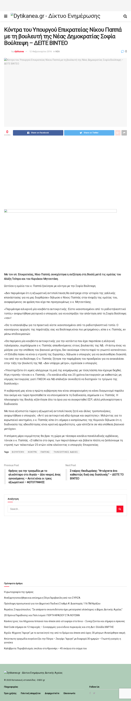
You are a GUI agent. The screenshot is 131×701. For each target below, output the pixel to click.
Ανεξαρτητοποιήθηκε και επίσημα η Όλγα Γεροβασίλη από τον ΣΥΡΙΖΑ (42, 597)
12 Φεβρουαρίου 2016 (40, 51)
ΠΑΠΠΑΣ (45, 452)
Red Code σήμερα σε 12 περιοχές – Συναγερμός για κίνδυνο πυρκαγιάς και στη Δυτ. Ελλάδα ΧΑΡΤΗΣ (59, 627)
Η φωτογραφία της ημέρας (19, 592)
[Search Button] (120, 509)
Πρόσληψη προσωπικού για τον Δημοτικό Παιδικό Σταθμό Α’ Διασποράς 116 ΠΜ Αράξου (52, 603)
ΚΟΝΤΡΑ (32, 452)
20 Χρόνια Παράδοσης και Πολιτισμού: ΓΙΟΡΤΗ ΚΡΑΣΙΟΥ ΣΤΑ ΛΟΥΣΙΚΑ (42, 615)
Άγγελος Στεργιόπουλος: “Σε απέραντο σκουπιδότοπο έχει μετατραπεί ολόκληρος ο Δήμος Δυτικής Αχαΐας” (63, 609)
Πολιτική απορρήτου (31, 693)
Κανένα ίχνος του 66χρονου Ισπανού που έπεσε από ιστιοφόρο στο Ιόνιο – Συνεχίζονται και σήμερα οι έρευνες (64, 621)
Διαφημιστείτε (52, 693)
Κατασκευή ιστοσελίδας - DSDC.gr (28, 680)
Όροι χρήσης (10, 693)
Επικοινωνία (69, 693)
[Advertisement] (65, 5)
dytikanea (19, 51)
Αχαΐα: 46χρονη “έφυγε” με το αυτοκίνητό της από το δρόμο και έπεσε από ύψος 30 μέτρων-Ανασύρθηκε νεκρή (64, 632)
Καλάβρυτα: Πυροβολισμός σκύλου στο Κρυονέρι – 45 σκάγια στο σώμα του (45, 648)
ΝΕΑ (57, 51)
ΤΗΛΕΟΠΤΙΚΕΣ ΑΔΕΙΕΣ (66, 452)
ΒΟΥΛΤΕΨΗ (18, 452)
